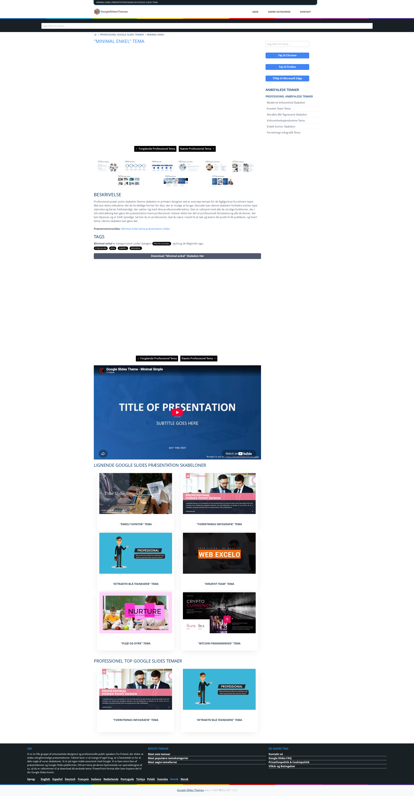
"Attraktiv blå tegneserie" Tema (135, 584)
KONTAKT (305, 11)
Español (57, 779)
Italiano (96, 779)
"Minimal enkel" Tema (119, 41)
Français (83, 779)
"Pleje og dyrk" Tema (135, 643)
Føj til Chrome (287, 55)
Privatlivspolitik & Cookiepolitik (289, 762)
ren (112, 248)
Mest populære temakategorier (168, 758)
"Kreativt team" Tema (219, 584)
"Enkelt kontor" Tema (136, 524)
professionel (162, 243)
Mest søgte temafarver (162, 762)
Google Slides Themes (190, 790)
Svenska (162, 779)
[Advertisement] (177, 307)
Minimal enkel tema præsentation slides (145, 229)
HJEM (255, 11)
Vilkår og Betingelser (282, 766)
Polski (151, 779)
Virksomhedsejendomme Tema (286, 120)
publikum (100, 248)
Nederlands (111, 779)
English (45, 779)
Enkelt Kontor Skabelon (281, 126)
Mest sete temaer (159, 754)
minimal (136, 248)
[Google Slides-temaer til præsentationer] (95, 34)
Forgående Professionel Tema (156, 148)
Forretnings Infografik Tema (283, 132)
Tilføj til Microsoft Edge (287, 78)
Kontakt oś (276, 754)
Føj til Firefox (287, 67)
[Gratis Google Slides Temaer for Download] (111, 11)
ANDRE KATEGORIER (279, 11)
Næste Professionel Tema (196, 148)
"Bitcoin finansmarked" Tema (219, 643)
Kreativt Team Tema (279, 108)
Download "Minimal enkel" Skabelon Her (177, 256)
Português (127, 779)
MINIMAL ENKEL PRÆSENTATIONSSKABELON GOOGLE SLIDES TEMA (127, 2)
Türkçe (140, 779)
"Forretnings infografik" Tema (219, 524)
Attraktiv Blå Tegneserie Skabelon (287, 114)
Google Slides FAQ (280, 758)
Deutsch (70, 779)
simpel (123, 248)
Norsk (184, 779)
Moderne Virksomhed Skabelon (286, 102)
